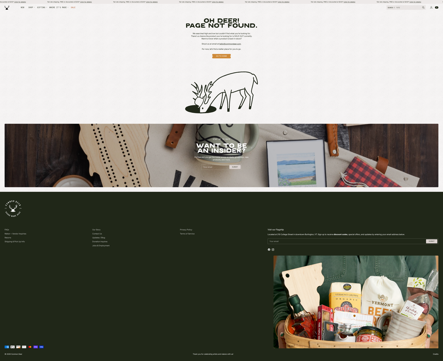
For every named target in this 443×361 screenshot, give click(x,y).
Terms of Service (187, 234)
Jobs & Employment (100, 245)
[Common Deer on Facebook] (269, 249)
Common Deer (16, 354)
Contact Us (97, 234)
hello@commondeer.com (230, 44)
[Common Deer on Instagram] (273, 249)
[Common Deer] (7, 7)
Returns (8, 237)
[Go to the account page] (431, 7)
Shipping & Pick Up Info (15, 241)
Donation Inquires (99, 241)
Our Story (96, 229)
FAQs (7, 229)
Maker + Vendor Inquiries (15, 234)
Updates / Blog (98, 237)
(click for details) (59, 2)
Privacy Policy (186, 229)
